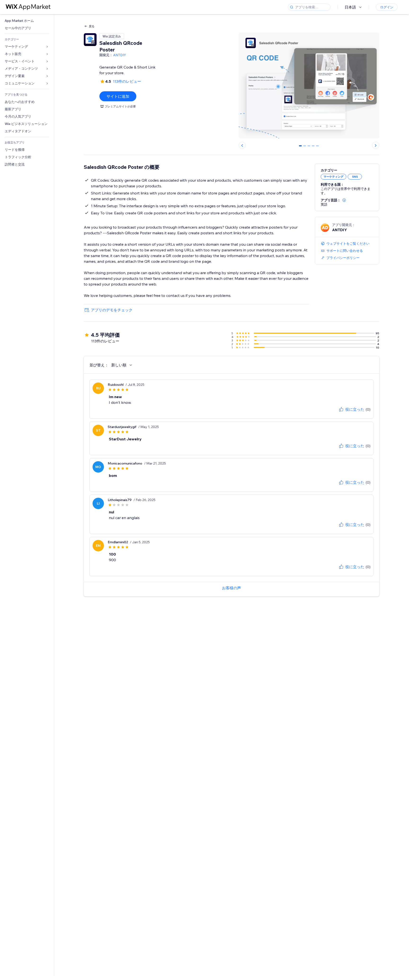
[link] (27, 20)
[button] (344, 200)
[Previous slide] (242, 145)
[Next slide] (375, 145)
